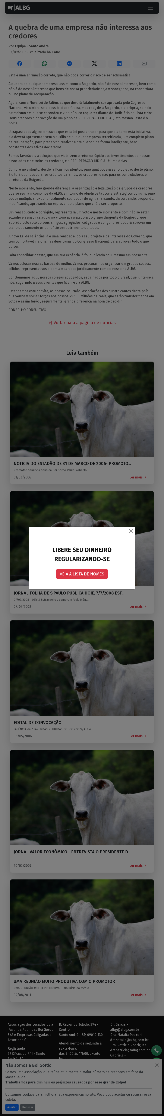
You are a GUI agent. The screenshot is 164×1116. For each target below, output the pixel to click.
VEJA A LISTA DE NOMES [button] (82, 574)
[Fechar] (130, 530)
